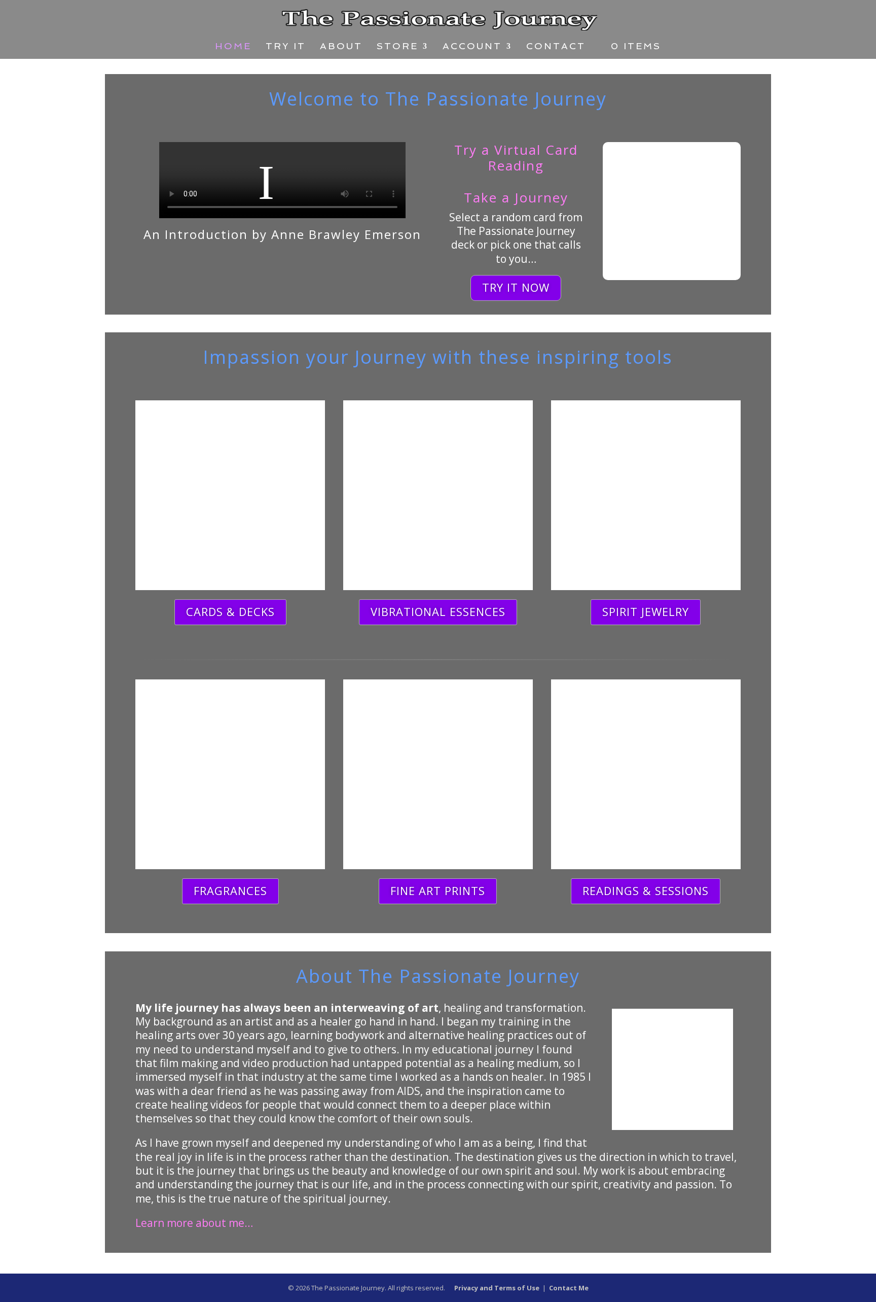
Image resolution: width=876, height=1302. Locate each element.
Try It (286, 47)
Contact (556, 47)
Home (233, 47)
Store (397, 47)
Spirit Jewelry (645, 611)
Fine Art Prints (437, 890)
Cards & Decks (230, 611)
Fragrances (230, 890)
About (341, 47)
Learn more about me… (194, 1223)
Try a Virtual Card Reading (516, 158)
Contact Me (569, 1287)
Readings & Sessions (645, 890)
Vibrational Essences (438, 611)
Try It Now (516, 287)
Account (472, 47)
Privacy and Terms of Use (496, 1287)
